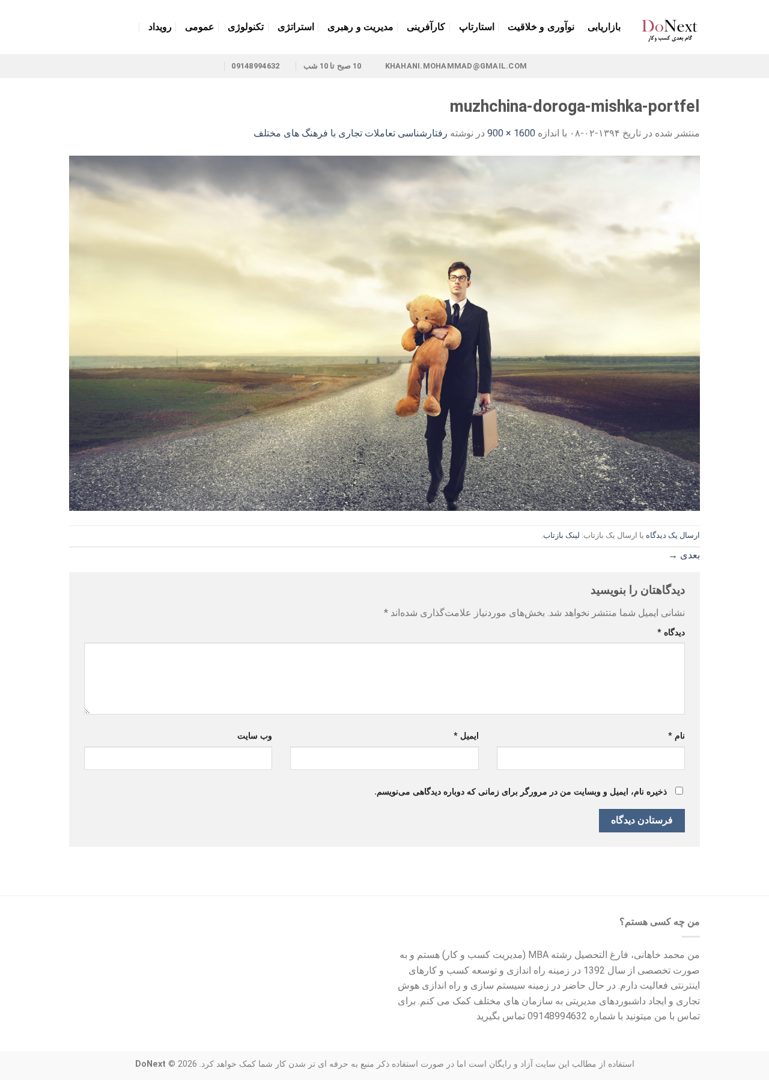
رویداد (160, 26)
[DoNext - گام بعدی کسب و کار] (669, 27)
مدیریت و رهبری (360, 26)
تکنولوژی (246, 26)
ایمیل (466, 736)
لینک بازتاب (561, 535)
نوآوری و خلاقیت (541, 26)
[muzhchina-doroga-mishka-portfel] (384, 332)
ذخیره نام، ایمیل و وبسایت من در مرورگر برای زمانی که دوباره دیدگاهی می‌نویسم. (520, 792)
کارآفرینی (426, 26)
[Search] (75, 27)
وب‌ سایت (254, 736)
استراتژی (296, 26)
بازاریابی (604, 26)
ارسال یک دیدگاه (673, 535)
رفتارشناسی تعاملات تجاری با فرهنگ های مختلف (351, 133)
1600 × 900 (511, 133)
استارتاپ (476, 26)
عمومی (199, 26)
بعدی (684, 555)
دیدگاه (671, 632)
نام (676, 736)
